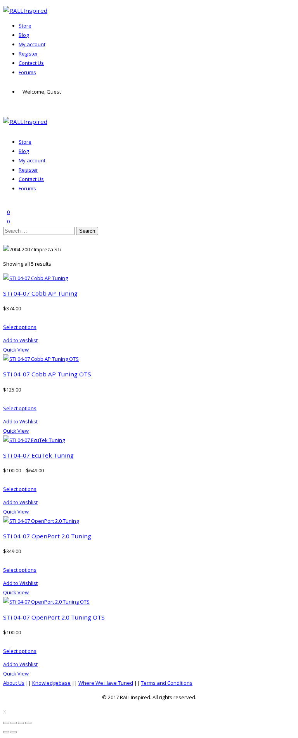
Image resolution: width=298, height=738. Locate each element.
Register (28, 53)
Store (25, 25)
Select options (19, 327)
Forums (27, 72)
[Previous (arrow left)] (6, 732)
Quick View (16, 349)
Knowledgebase (51, 682)
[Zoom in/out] (28, 723)
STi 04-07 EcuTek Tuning (38, 455)
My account (32, 44)
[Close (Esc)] (6, 723)
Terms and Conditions (166, 682)
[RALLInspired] (25, 10)
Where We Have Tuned (105, 682)
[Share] (13, 723)
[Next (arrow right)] (13, 732)
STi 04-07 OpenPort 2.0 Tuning (47, 536)
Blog (24, 34)
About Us (13, 682)
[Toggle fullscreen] (21, 723)
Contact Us (31, 62)
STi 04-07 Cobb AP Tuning (40, 293)
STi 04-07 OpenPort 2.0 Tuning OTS (54, 617)
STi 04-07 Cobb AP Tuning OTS (47, 374)
